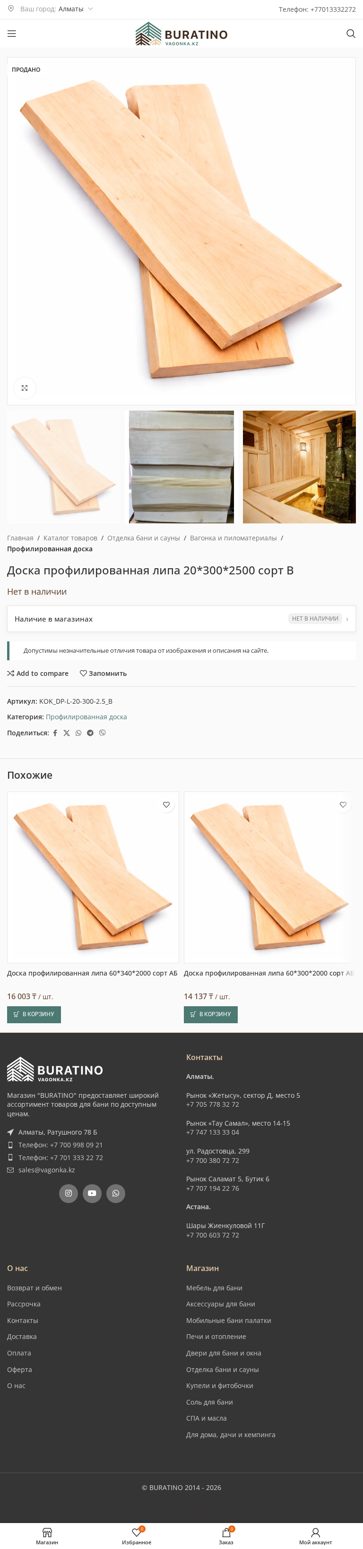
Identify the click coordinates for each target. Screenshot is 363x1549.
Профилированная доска (50, 548)
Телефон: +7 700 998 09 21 (60, 1470)
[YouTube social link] (92, 1519)
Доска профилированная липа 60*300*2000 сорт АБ (269, 1299)
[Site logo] (181, 32)
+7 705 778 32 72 (212, 1430)
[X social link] (66, 733)
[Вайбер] (102, 733)
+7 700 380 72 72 (212, 1486)
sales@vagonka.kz (46, 1495)
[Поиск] (351, 33)
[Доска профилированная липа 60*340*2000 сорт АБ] (93, 1204)
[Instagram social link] (68, 1519)
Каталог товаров (70, 537)
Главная (20, 537)
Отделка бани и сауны (143, 537)
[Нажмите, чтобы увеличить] (24, 388)
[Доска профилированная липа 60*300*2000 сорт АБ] (270, 1204)
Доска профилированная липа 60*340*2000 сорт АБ (92, 1299)
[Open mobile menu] (11, 33)
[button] (16, 231)
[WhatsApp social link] (78, 733)
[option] (162, 396)
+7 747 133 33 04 (212, 1458)
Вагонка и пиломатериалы (233, 537)
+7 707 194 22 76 (212, 1514)
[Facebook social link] (54, 733)
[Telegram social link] (90, 733)
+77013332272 (333, 9)
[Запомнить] (166, 1131)
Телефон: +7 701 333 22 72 (60, 1483)
